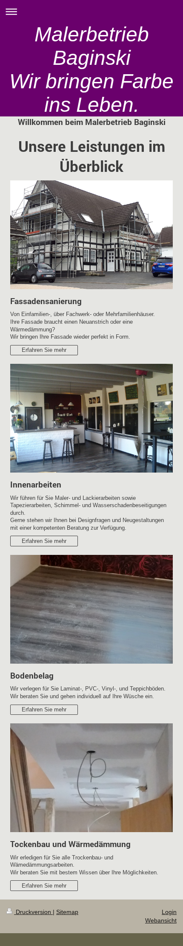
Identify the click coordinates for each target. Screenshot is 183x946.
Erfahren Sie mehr (44, 350)
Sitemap (67, 911)
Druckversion (33, 911)
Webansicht (161, 920)
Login (169, 911)
